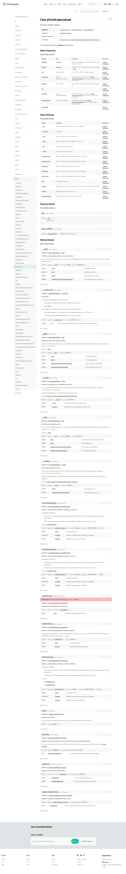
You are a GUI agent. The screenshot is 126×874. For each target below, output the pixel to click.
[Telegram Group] (81, 855)
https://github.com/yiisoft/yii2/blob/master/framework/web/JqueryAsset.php (80, 40)
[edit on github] (106, 213)
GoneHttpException (20, 242)
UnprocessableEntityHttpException (24, 343)
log (16, 146)
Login (105, 4)
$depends (44, 84)
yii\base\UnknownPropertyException (61, 363)
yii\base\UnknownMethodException (62, 279)
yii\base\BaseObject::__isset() (56, 381)
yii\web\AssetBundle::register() (57, 767)
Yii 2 (86, 11)
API (55, 4)
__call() (43, 126)
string (57, 62)
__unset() (44, 151)
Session (17, 326)
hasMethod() (45, 171)
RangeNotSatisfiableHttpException (24, 305)
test (17, 169)
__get (55, 352)
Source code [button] (43, 284)
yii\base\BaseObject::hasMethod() (58, 627)
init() (43, 181)
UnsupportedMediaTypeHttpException (25, 347)
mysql (18, 91)
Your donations (108, 859)
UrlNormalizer (19, 357)
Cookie (17, 218)
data (17, 58)
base (17, 26)
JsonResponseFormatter (21, 277)
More (79, 4)
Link (16, 280)
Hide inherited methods (47, 118)
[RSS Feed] (84, 855)
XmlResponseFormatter (21, 385)
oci (17, 95)
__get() (43, 136)
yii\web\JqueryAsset (65, 30)
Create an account (87, 841)
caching (18, 35)
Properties (50, 25)
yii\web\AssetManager (70, 750)
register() (44, 191)
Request (17, 308)
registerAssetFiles (60, 802)
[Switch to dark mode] (117, 4)
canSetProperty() (46, 161)
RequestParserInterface (21, 312)
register (63, 774)
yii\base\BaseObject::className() (58, 603)
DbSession (18, 224)
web (17, 179)
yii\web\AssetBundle (76, 30)
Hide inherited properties (47, 54)
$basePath (44, 62)
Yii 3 (81, 11)
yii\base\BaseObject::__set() (56, 421)
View (16, 378)
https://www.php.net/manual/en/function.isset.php (62, 396)
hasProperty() (45, 176)
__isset (58, 399)
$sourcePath (45, 107)
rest (17, 165)
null (60, 62)
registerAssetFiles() (47, 196)
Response (17, 315)
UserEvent (18, 375)
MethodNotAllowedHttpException (24, 287)
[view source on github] (102, 213)
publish (56, 750)
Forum (64, 4)
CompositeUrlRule (20, 207)
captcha (18, 40)
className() (45, 166)
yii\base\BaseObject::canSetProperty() (59, 553)
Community (71, 4)
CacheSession (18, 204)
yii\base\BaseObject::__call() (56, 253)
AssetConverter (19, 190)
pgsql (18, 104)
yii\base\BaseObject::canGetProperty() (59, 506)
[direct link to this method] (109, 213)
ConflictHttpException (21, 211)
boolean (51, 399)
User (16, 371)
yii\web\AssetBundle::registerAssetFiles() (60, 795)
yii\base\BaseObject (88, 30)
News (45, 4)
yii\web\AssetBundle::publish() (57, 738)
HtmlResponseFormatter (21, 256)
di (16, 118)
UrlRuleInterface (19, 368)
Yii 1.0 (96, 11)
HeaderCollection (19, 249)
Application (18, 183)
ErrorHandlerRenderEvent (22, 235)
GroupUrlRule (19, 245)
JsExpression (18, 270)
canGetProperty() (46, 156)
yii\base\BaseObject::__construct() (58, 293)
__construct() (45, 131)
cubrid (18, 72)
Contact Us (80, 865)
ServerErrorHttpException (22, 322)
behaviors (18, 30)
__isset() (44, 141)
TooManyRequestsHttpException (23, 336)
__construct (57, 320)
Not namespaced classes (21, 16)
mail (17, 151)
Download (105, 11)
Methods (57, 25)
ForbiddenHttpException (21, 238)
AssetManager (19, 197)
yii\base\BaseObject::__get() (56, 337)
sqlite (18, 109)
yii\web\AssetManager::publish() (81, 101)
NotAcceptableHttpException (23, 298)
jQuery (61, 45)
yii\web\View (74, 774)
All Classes (43, 25)
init (54, 724)
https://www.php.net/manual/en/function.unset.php (62, 482)
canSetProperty (61, 574)
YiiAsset (17, 389)
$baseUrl (44, 67)
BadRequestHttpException (22, 200)
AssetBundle (18, 186)
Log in (75, 841)
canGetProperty (61, 528)
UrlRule (17, 364)
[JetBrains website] (105, 862)
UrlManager (18, 354)
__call (55, 265)
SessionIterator (19, 333)
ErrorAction (18, 228)
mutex (17, 155)
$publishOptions (46, 100)
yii (15, 21)
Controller (18, 214)
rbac (17, 160)
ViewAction (18, 382)
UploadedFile (18, 350)
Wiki (59, 4)
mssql (18, 81)
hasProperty (59, 689)
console (18, 44)
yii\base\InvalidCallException (59, 367)
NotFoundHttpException (21, 301)
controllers (21, 49)
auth (19, 128)
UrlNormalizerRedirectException (23, 361)
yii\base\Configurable (65, 33)
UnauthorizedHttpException (22, 340)
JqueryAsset (18, 266)
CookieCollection (19, 221)
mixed (50, 265)
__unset (56, 485)
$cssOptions (45, 77)
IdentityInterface (19, 263)
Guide (51, 4)
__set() (43, 146)
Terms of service (81, 859)
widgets (20, 54)
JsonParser (18, 273)
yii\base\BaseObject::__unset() (57, 465)
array (75, 265)
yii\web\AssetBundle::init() (56, 714)
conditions (19, 67)
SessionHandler (19, 329)
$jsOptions (44, 94)
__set (55, 436)
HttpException (19, 259)
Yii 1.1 (91, 11)
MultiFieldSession (20, 291)
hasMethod (58, 639)
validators (18, 174)
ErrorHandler (18, 232)
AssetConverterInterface (21, 193)
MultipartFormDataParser (22, 294)
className (63, 610)
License (79, 862)
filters (17, 123)
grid (17, 132)
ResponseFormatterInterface (22, 319)
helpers (18, 137)
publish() (44, 186)
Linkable (17, 284)
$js (98, 67)
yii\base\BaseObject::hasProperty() (58, 660)
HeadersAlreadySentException (23, 252)
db (16, 63)
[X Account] (78, 855)
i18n (17, 142)
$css (75, 69)
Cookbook (55, 865)
